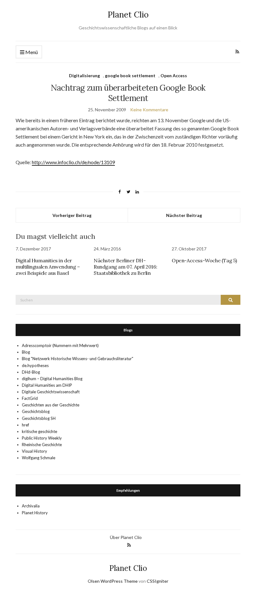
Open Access (173, 75)
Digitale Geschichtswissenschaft (51, 391)
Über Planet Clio (126, 537)
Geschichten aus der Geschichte (50, 404)
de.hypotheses (35, 365)
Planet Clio (128, 14)
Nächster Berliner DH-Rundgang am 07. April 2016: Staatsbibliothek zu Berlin (125, 266)
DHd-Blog (31, 372)
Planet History (35, 512)
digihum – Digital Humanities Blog (52, 378)
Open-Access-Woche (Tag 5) (204, 260)
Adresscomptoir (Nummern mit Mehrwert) (60, 345)
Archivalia (31, 505)
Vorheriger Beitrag (71, 215)
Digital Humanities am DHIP (47, 385)
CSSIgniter (157, 581)
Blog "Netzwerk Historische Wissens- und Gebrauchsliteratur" (77, 358)
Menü (31, 52)
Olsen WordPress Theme (113, 581)
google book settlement (130, 75)
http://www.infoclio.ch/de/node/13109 (73, 162)
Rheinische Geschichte (42, 444)
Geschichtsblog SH (39, 418)
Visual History (34, 451)
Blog (26, 352)
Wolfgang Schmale (38, 457)
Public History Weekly (42, 437)
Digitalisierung (84, 75)
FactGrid (30, 398)
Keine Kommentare (149, 109)
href (25, 424)
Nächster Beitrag (184, 215)
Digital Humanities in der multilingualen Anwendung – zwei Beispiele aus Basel (48, 266)
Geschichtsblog (36, 411)
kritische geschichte (39, 431)
